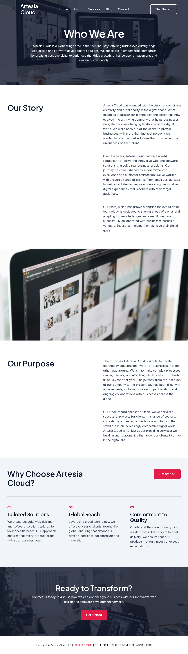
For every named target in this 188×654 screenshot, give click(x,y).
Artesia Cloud (29, 9)
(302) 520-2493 (83, 645)
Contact (123, 9)
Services (94, 9)
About (78, 9)
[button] (163, 9)
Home (63, 9)
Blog (109, 9)
